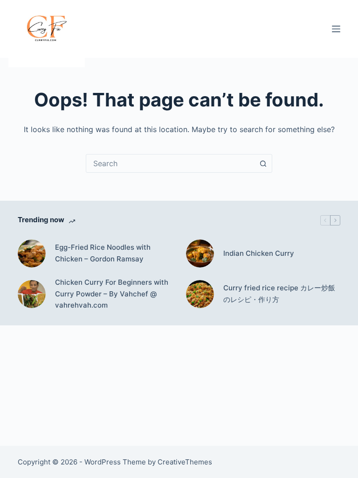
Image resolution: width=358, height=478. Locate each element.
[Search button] (263, 163)
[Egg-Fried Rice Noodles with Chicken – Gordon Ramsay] (32, 253)
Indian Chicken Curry (258, 253)
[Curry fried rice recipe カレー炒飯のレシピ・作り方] (200, 294)
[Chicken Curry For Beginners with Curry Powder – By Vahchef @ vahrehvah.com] (32, 294)
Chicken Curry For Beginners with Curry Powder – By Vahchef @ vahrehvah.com (111, 294)
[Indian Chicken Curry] (200, 253)
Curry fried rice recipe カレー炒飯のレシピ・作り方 (279, 293)
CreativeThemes (185, 461)
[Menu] (336, 29)
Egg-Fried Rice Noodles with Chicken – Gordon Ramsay (103, 253)
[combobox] (170, 163)
